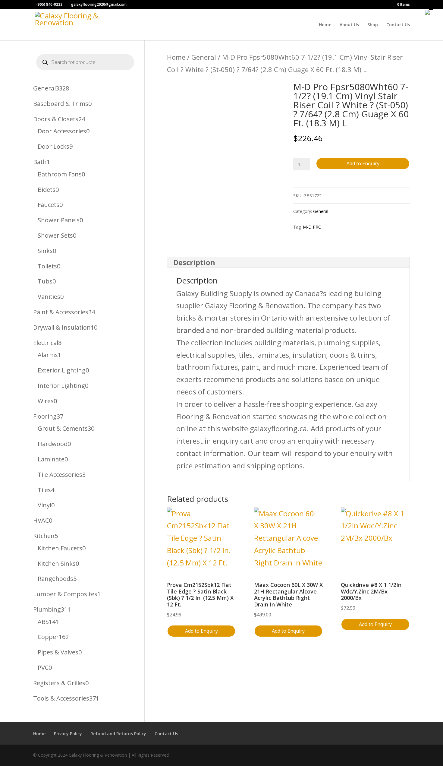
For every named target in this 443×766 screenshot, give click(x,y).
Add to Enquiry (363, 163)
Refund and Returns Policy (118, 733)
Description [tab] (194, 262)
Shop (372, 25)
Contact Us (398, 25)
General (203, 57)
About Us (349, 25)
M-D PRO (312, 227)
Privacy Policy (68, 733)
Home (325, 25)
